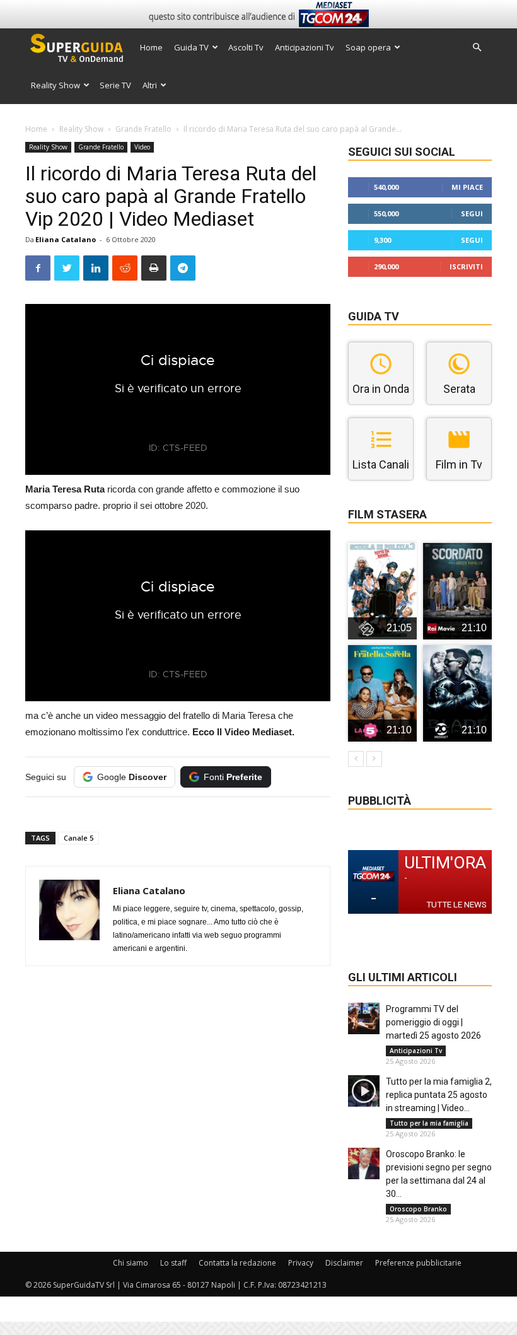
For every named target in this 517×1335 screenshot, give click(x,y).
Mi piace (467, 187)
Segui (472, 213)
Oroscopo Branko (418, 1208)
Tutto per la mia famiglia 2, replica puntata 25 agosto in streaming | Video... (439, 1094)
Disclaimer (344, 1262)
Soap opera (368, 47)
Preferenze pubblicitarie (418, 1262)
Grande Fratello (143, 129)
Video (142, 147)
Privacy (300, 1262)
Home (151, 47)
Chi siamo (130, 1262)
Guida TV (191, 47)
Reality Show (55, 85)
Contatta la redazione (237, 1262)
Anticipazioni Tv (304, 47)
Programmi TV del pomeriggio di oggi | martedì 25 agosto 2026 (433, 1022)
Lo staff (173, 1262)
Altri (149, 85)
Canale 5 (78, 837)
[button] (477, 48)
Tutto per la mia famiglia (429, 1123)
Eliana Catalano (65, 239)
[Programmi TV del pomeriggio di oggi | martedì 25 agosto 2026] (364, 1018)
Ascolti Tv (246, 47)
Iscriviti (466, 266)
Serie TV (115, 85)
